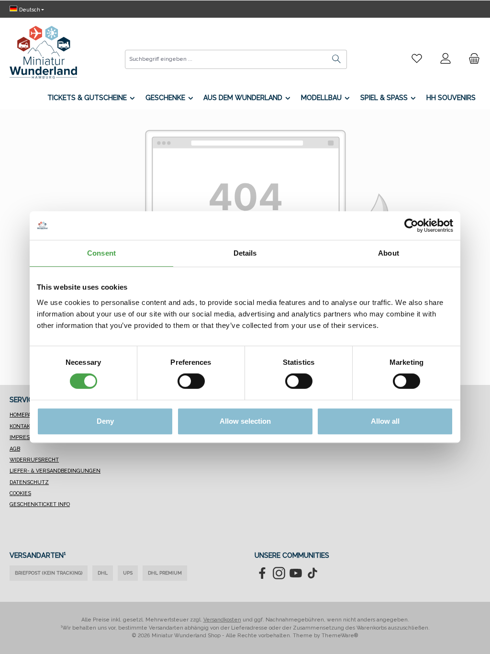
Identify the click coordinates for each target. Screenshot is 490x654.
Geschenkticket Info (40, 504)
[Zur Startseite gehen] (43, 52)
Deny (105, 421)
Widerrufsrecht (34, 460)
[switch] (191, 381)
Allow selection (245, 421)
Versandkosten (222, 620)
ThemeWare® (340, 635)
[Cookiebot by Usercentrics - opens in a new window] (411, 225)
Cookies (20, 493)
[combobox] (225, 59)
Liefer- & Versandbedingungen (55, 471)
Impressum (26, 437)
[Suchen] (336, 59)
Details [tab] (245, 253)
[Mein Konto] (445, 59)
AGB (15, 449)
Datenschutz (29, 482)
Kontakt (21, 426)
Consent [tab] (101, 253)
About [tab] (388, 253)
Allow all (385, 421)
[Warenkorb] (471, 59)
